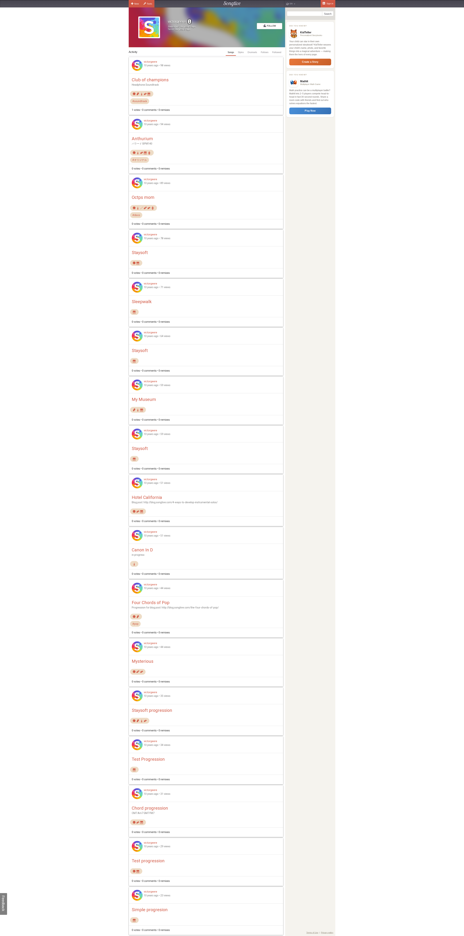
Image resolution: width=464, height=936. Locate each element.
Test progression (148, 860)
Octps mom (143, 197)
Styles (241, 52)
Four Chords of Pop (150, 602)
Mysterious (142, 661)
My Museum (144, 399)
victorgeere (150, 61)
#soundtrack (139, 101)
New (136, 4)
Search (328, 13)
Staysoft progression (152, 710)
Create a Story (310, 61)
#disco (136, 215)
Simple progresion (150, 909)
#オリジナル (139, 159)
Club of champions (150, 79)
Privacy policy (327, 932)
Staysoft (140, 252)
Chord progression (150, 808)
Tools (149, 4)
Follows (264, 52)
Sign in (329, 3)
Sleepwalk (142, 301)
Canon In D (142, 549)
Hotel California (147, 497)
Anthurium (142, 138)
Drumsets (252, 52)
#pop (135, 623)
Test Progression (148, 759)
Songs (231, 52)
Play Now (310, 110)
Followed (276, 52)
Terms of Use (312, 932)
